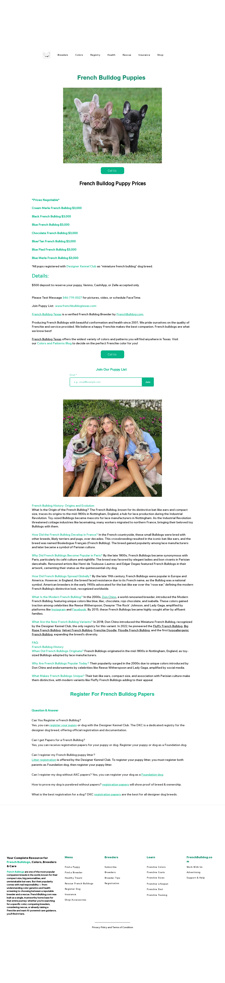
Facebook (79, 609)
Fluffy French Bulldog (168, 626)
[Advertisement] (99, 23)
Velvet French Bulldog (77, 630)
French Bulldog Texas (46, 314)
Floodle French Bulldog (134, 630)
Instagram (58, 609)
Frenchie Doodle (105, 630)
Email (73, 375)
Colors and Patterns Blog (54, 343)
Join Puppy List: (64, 306)
